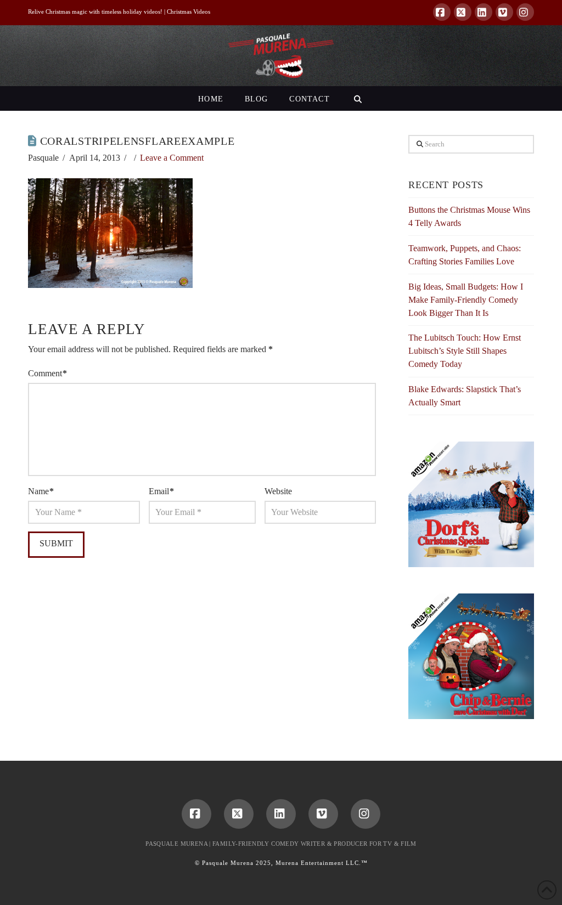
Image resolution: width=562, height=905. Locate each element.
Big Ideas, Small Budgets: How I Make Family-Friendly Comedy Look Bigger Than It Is (465, 300)
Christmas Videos (188, 11)
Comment (47, 373)
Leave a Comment (172, 157)
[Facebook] (442, 12)
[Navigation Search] (357, 98)
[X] (462, 12)
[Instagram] (525, 12)
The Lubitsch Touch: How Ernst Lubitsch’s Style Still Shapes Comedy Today (464, 351)
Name (41, 491)
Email (161, 491)
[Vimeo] (504, 12)
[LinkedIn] (483, 12)
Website (278, 491)
